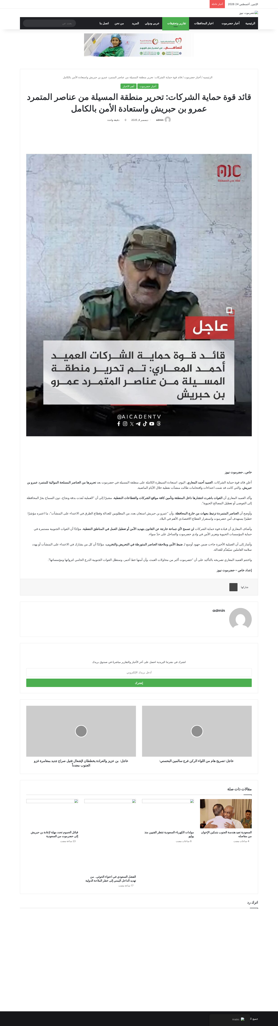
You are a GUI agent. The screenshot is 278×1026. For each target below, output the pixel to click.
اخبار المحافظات (203, 23)
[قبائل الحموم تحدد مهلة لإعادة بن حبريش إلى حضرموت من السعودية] (52, 813)
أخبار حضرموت (231, 23)
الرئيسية (250, 23)
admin (159, 119)
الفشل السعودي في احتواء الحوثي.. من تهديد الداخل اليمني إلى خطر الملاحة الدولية (110, 879)
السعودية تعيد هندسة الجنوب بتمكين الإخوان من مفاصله (226, 834)
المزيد (135, 23)
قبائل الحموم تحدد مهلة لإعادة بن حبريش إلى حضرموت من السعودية (54, 834)
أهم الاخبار (128, 86)
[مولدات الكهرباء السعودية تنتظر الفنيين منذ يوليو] (168, 813)
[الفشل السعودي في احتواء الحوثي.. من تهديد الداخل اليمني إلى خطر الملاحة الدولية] (110, 836)
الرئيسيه (208, 77)
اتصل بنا (104, 23)
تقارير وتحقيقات (176, 23)
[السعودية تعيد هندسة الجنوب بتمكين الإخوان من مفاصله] (226, 813)
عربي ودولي (152, 23)
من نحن (119, 23)
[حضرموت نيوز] (248, 13)
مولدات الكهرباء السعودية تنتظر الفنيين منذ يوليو (169, 834)
